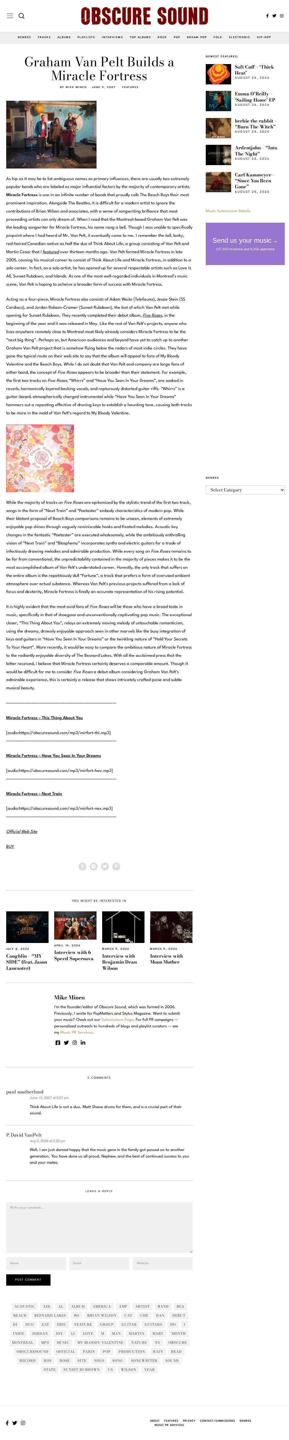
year (149, 1369)
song (117, 1360)
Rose (65, 1360)
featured (51, 252)
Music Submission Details (228, 211)
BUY (10, 847)
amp (123, 1306)
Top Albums (140, 37)
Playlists (86, 37)
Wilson (128, 1369)
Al (60, 1306)
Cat (128, 1315)
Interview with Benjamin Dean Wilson (119, 962)
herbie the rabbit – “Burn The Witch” (256, 123)
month (179, 1333)
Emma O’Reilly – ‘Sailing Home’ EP (255, 96)
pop (107, 1351)
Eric (62, 1324)
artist (142, 1306)
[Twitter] (274, 15)
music (63, 1342)
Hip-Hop (264, 37)
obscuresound (33, 1351)
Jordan (40, 1333)
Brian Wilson (102, 1315)
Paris (89, 1351)
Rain (158, 1351)
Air (46, 1306)
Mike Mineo (76, 87)
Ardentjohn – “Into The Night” (256, 150)
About (155, 1421)
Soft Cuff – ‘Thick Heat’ (254, 69)
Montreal (22, 1342)
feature (83, 1324)
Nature (139, 1342)
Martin (136, 1333)
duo (29, 1324)
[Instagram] (282, 15)
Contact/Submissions (217, 1421)
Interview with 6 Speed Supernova (74, 955)
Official (65, 1351)
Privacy (189, 1421)
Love (88, 1333)
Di (15, 1324)
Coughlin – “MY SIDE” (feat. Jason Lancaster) (26, 962)
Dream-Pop (197, 37)
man (116, 1333)
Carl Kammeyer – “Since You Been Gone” (255, 181)
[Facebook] (267, 15)
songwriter (144, 1360)
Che (144, 1315)
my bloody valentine (100, 1342)
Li (73, 1333)
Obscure (177, 1342)
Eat (45, 1324)
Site (82, 1360)
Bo (76, 1315)
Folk (218, 37)
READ (176, 1351)
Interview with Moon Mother (166, 959)
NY (158, 1342)
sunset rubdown (82, 1369)
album (78, 1306)
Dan (160, 1315)
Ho (173, 1324)
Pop (177, 37)
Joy (59, 1333)
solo (99, 1360)
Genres (24, 37)
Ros (48, 1360)
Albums (64, 37)
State (50, 1369)
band (163, 1306)
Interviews (112, 37)
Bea (180, 1306)
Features (130, 87)
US (110, 1369)
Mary (158, 1333)
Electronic (239, 37)
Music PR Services (169, 1425)
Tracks (44, 37)
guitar (129, 1324)
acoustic (24, 1306)
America (102, 1306)
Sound (172, 1360)
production (132, 1351)
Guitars (153, 1324)
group (107, 1324)
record (27, 1360)
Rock (162, 37)
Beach (20, 1315)
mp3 (45, 1342)
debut (178, 1315)
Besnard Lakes (50, 1315)
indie (18, 1333)
